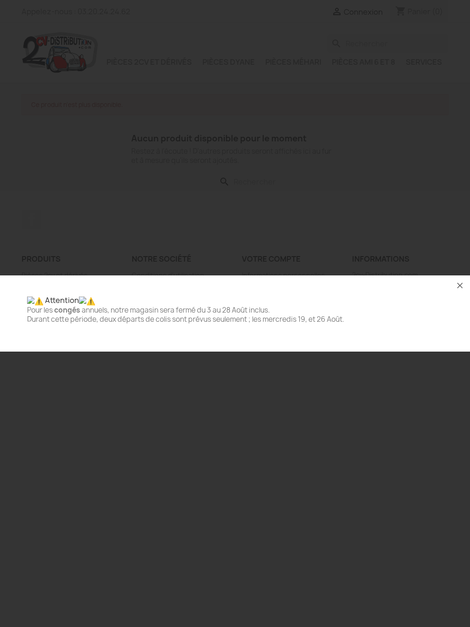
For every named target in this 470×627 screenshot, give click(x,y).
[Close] (460, 285)
